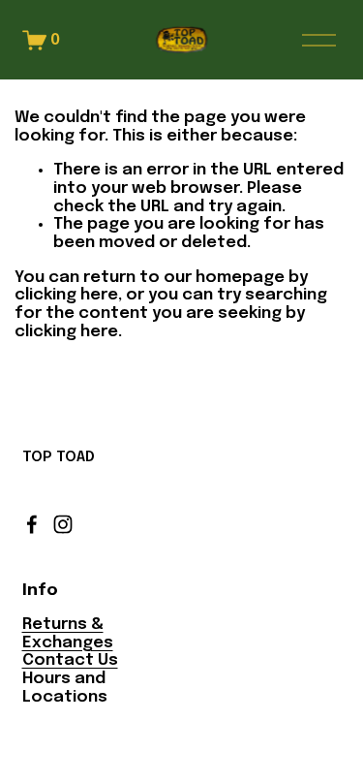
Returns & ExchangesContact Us (70, 642)
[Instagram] (63, 524)
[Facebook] (32, 524)
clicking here (66, 295)
